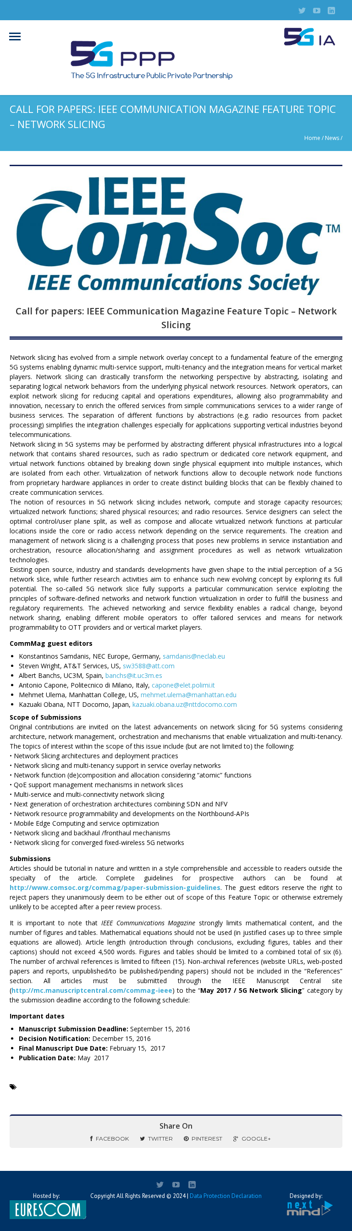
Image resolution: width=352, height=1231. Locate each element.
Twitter (160, 1138)
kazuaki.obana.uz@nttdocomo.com (184, 704)
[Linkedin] (331, 10)
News (332, 138)
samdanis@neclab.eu (194, 656)
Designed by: (306, 1196)
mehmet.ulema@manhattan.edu (188, 694)
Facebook (112, 1138)
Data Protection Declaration (226, 1196)
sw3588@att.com (149, 665)
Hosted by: (46, 1196)
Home (312, 138)
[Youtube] (316, 10)
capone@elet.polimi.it (183, 685)
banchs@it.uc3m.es (133, 675)
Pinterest (207, 1138)
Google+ (256, 1138)
